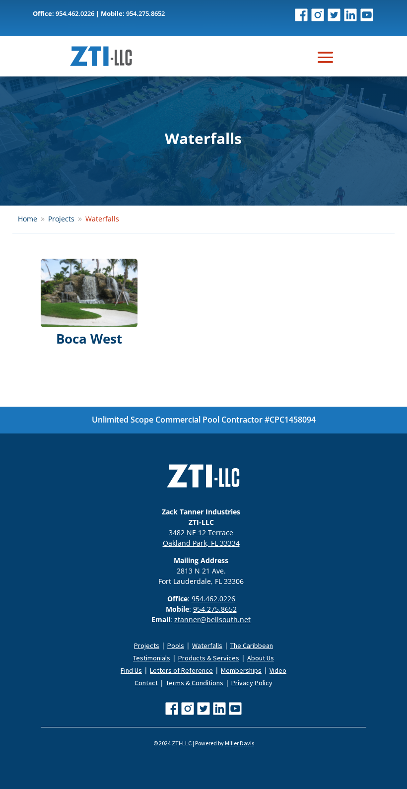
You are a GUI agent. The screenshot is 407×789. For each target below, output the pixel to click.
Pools (175, 645)
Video (278, 670)
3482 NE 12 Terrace (201, 532)
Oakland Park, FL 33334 (201, 543)
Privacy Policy (251, 682)
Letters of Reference (181, 670)
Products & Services (208, 657)
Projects (146, 645)
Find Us (131, 670)
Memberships (241, 670)
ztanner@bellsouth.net (212, 619)
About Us (260, 657)
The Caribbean (251, 645)
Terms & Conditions (194, 682)
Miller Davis (239, 743)
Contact (146, 682)
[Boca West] (89, 293)
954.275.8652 (215, 609)
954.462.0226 (213, 598)
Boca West (89, 339)
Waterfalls (207, 645)
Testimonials (151, 657)
